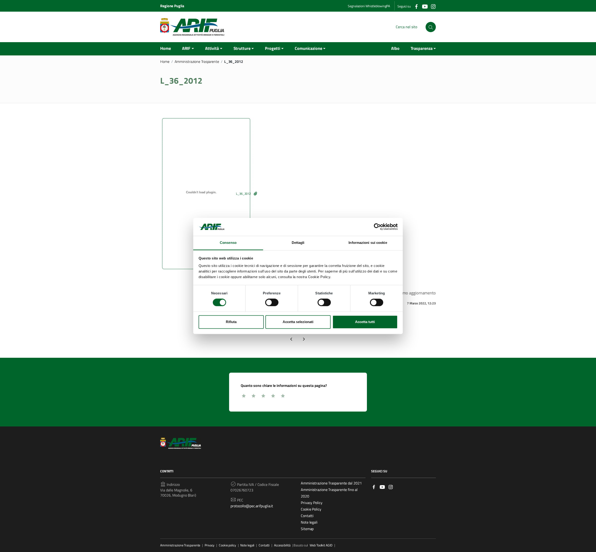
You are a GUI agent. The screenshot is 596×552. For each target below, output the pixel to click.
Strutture (242, 48)
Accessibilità (282, 545)
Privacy (209, 545)
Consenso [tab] (228, 243)
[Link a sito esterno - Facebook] (374, 487)
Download (255, 193)
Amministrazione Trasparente (197, 61)
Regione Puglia (172, 6)
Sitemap (307, 529)
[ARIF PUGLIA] (192, 27)
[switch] (271, 302)
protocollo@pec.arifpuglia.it (251, 505)
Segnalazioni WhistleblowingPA (369, 5)
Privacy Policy (311, 502)
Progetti (272, 48)
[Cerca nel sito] (431, 27)
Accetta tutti (365, 322)
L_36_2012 (243, 193)
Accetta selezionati (298, 322)
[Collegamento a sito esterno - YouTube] (424, 6)
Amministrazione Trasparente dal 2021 (331, 483)
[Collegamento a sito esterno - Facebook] (416, 6)
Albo (395, 48)
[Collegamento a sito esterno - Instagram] (433, 6)
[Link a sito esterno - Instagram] (390, 487)
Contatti (307, 515)
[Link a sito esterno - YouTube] (382, 487)
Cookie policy (227, 545)
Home (165, 48)
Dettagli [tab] (298, 243)
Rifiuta (231, 322)
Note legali (309, 522)
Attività (212, 48)
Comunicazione (308, 48)
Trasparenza (422, 48)
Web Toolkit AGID (321, 545)
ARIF (186, 48)
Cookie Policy (311, 509)
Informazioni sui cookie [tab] (368, 243)
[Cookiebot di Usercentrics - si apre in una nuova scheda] (377, 226)
